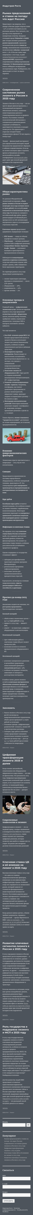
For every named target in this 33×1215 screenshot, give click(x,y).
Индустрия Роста (12, 6)
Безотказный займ (20, 157)
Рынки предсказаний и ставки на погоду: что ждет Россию (16, 16)
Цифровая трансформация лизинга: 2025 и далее (13, 759)
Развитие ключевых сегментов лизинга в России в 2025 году (16, 946)
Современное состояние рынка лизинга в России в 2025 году (15, 94)
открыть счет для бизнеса (12, 834)
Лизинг (12, 747)
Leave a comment (25, 82)
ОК (28, 1125)
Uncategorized (14, 82)
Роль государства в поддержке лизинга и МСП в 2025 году (16, 1029)
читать (5, 78)
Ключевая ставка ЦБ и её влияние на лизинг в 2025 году (16, 865)
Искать (5, 1122)
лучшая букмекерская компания (14, 57)
